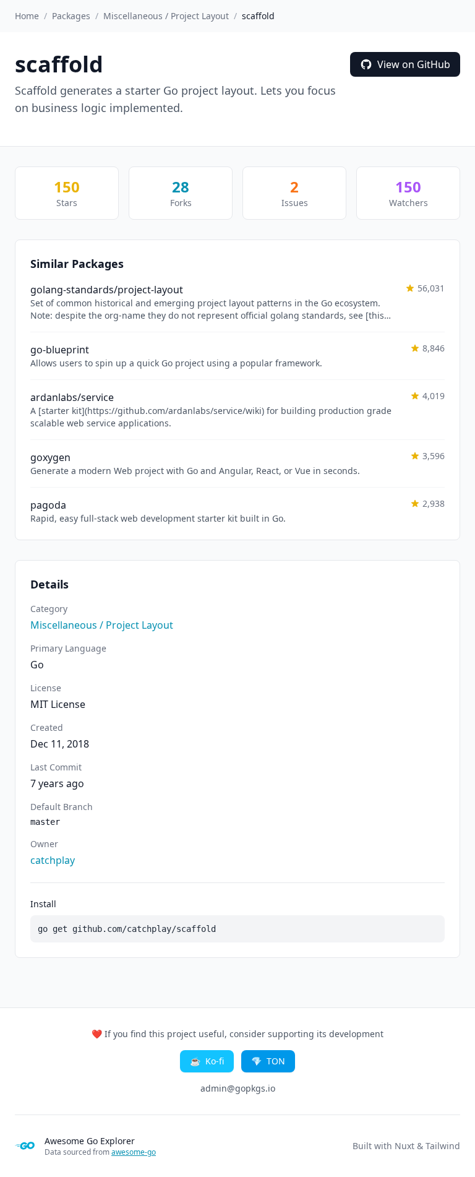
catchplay (52, 860)
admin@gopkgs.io (237, 1088)
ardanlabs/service (72, 397)
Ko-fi (207, 1061)
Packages (71, 16)
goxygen (50, 457)
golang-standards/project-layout (106, 289)
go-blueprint (59, 349)
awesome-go (133, 1152)
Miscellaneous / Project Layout (166, 16)
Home (27, 16)
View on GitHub (413, 64)
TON (268, 1061)
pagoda (48, 505)
